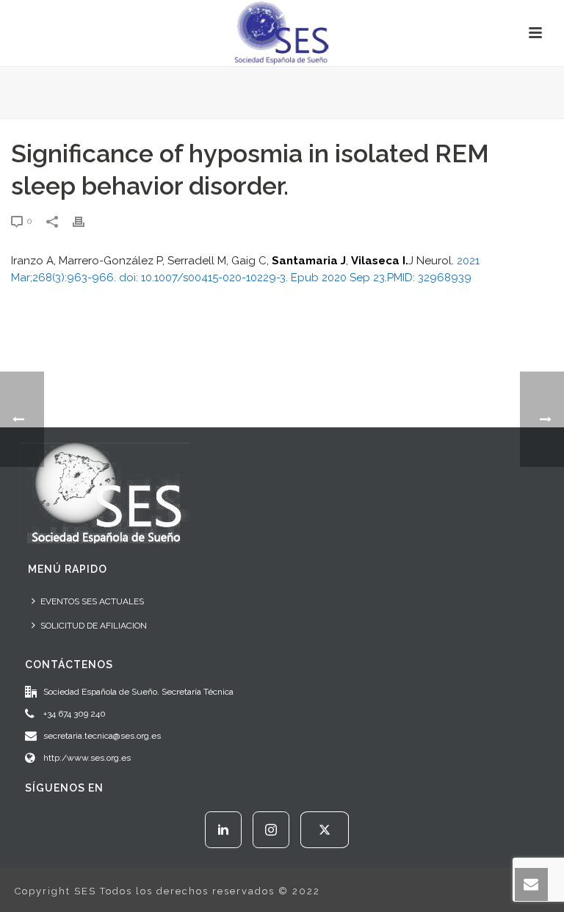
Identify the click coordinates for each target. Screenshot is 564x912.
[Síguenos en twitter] (324, 829)
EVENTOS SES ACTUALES (92, 601)
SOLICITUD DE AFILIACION (93, 625)
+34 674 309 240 (74, 714)
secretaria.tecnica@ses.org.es (102, 736)
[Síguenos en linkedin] (223, 829)
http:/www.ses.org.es (87, 758)
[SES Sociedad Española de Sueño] (282, 33)
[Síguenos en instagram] (271, 829)
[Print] (86, 220)
